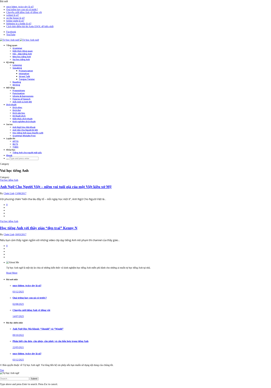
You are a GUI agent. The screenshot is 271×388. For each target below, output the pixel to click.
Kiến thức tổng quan (23, 51)
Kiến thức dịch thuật (22, 118)
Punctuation (19, 93)
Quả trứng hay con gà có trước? (22, 9)
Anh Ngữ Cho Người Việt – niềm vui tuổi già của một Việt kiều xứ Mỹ (56, 187)
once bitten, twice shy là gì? (20, 6)
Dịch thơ (17, 110)
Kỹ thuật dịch (19, 115)
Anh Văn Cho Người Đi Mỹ (25, 130)
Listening (17, 65)
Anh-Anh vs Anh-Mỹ (22, 101)
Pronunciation (26, 70)
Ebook (9, 155)
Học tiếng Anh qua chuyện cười (28, 132)
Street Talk (24, 76)
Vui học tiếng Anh (21, 59)
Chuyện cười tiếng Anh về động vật (24, 12)
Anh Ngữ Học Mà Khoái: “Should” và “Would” (38, 328)
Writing (16, 84)
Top (2, 370)
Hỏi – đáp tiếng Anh (22, 53)
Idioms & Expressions (23, 96)
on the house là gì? (15, 18)
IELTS (15, 144)
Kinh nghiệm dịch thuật (24, 121)
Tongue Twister (27, 79)
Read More (11, 273)
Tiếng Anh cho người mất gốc (27, 152)
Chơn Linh (9, 193)
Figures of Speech (21, 99)
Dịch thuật (11, 104)
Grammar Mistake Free (24, 135)
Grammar (17, 48)
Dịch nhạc (17, 107)
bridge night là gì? (15, 20)
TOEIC (16, 146)
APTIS (16, 141)
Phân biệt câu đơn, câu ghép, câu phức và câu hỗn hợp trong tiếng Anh (50, 341)
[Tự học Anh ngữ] (19, 40)
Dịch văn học (19, 113)
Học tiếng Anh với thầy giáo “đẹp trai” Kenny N (38, 228)
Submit (34, 378)
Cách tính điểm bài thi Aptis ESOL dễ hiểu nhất (29, 26)
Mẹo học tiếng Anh (22, 56)
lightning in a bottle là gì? (18, 23)
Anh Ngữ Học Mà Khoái (24, 127)
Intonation (24, 73)
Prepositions (19, 90)
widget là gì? (12, 15)
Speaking (17, 67)
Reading (17, 82)
